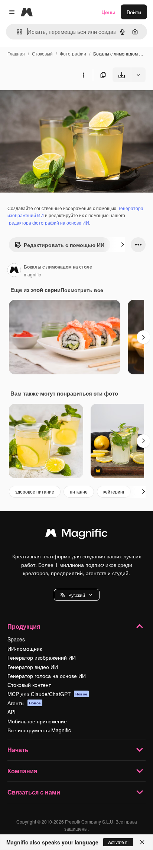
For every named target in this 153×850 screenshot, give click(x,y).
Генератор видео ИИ (32, 666)
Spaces (16, 639)
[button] (77, 595)
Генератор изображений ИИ (41, 657)
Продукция (23, 626)
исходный (49, 100)
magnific (32, 274)
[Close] (142, 842)
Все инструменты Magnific (39, 730)
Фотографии (73, 53)
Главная (16, 53)
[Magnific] (76, 534)
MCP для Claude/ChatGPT (47, 694)
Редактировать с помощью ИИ (64, 244)
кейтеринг (113, 491)
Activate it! (118, 842)
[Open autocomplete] (16, 32)
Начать (18, 749)
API (11, 712)
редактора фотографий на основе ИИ (49, 222)
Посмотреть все (82, 290)
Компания (22, 771)
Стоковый (42, 53)
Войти (134, 12)
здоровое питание (34, 491)
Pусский (76, 595)
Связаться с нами (33, 792)
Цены (108, 12)
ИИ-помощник (24, 648)
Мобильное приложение (37, 721)
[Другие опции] (83, 74)
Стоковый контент (29, 684)
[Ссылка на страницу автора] (14, 270)
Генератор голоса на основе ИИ (46, 675)
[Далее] (122, 244)
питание (79, 491)
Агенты (24, 703)
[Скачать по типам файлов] (138, 74)
